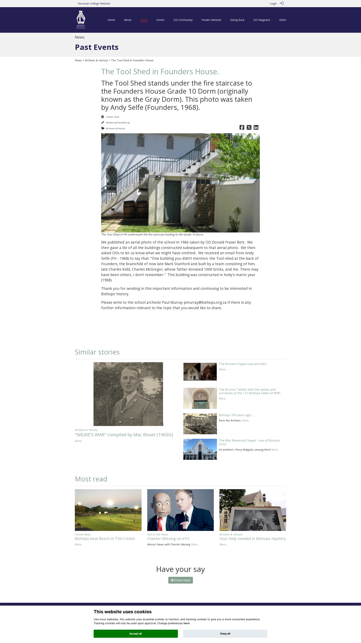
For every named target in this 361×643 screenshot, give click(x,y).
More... (79, 441)
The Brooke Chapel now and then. (243, 364)
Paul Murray (123, 122)
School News (83, 534)
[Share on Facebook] (242, 128)
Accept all (135, 633)
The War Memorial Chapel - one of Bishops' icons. (250, 442)
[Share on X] (249, 128)
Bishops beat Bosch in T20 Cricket (105, 538)
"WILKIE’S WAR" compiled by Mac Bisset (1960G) (124, 434)
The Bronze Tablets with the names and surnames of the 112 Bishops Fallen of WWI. (250, 391)
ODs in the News (157, 534)
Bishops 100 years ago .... (236, 415)
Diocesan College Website (94, 3)
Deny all (225, 633)
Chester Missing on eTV (168, 538)
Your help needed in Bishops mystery (252, 538)
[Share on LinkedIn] (256, 128)
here (187, 623)
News (78, 60)
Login (273, 3)
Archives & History (96, 60)
